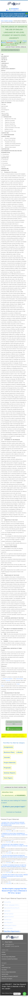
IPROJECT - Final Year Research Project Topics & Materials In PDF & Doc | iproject (14, 986)
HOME (1, 13)
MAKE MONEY (20, 16)
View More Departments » (12, 931)
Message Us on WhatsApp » (15, 729)
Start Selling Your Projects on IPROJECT (10, 976)
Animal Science (8, 914)
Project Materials (10, 762)
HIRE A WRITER (4, 15)
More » (14, 829)
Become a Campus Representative (9, 972)
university (8, 680)
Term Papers (8, 778)
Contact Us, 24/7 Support (7, 978)
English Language (8, 20)
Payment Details (5, 974)
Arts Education (8, 922)
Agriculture (7, 911)
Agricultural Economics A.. (12, 908)
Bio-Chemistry (8, 928)
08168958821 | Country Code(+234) (12, 946)
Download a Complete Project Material (9, 958)
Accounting (7, 902)
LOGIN (14, 18)
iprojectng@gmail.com (9, 944)
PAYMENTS (11, 15)
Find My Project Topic (6, 967)
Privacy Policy (13, 993)
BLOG (25, 16)
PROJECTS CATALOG (8, 13)
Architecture (7, 919)
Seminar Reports (9, 773)
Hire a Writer (4, 969)
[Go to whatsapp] (24, 994)
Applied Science (9, 917)
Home (2, 20)
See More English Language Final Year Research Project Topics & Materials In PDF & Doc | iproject (14, 891)
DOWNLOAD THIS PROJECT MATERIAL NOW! (15, 787)
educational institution (7, 678)
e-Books (19, 752)
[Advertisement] (18, 60)
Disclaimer (4, 954)
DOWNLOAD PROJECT (19, 15)
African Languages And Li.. (12, 905)
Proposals (7, 767)
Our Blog (3, 952)
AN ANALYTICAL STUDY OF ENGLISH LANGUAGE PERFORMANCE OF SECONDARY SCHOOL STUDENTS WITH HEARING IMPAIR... (13, 824)
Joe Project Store (11, 41)
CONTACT (14, 16)
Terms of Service (5, 993)
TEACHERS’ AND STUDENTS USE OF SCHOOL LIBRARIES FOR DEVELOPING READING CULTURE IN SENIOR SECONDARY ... (14, 876)
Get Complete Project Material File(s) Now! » (10, 50)
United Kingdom (19, 678)
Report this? (9, 42)
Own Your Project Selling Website (8, 956)
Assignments (8, 747)
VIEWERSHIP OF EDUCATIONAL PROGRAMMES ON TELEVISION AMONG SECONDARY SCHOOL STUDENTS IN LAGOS (14, 835)
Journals (7, 757)
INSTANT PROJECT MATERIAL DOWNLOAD (16, 47)
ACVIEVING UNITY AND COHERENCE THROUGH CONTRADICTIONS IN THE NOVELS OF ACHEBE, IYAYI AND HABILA (14, 846)
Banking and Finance (10, 925)
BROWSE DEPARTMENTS (20, 13)
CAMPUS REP (8, 16)
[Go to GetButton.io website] (24, 996)
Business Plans (9, 752)
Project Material (8, 830)
